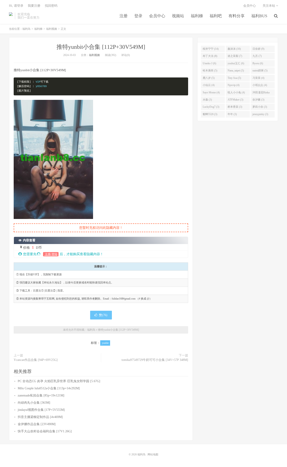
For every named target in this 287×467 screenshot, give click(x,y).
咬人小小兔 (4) (236, 92)
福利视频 (51, 28)
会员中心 (157, 16)
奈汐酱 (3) (258, 99)
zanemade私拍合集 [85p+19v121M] (41, 395)
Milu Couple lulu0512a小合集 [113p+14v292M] (49, 388)
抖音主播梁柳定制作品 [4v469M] (40, 417)
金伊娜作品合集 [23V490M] (37, 424)
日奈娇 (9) (258, 48)
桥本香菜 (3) (235, 106)
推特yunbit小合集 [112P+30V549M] (101, 47)
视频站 (178, 16)
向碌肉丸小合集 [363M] (34, 402)
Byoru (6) (257, 63)
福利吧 (216, 16)
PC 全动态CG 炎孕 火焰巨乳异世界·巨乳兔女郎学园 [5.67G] (59, 381)
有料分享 (236, 16)
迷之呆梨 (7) (235, 56)
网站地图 (153, 454)
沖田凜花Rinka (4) (261, 93)
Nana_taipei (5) (236, 70)
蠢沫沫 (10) (234, 48)
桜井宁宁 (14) (211, 48)
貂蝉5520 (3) (210, 114)
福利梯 (197, 16)
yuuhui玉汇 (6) (236, 63)
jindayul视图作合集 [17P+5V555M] (41, 409)
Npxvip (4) (233, 85)
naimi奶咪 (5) (259, 70)
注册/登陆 (50, 254)
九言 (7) (257, 56)
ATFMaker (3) (235, 99)
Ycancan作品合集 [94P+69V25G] (36, 360)
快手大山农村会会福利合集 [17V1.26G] (45, 431)
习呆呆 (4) (258, 77)
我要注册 (34, 5)
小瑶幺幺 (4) (259, 85)
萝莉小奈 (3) (259, 106)
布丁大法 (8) (210, 56)
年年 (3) (232, 114)
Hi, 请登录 (16, 5)
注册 (124, 16)
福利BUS (259, 16)
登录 (138, 16)
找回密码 (51, 5)
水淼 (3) (207, 99)
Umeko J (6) (209, 63)
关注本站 (269, 5)
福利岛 (11, 15)
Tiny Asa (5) (234, 77)
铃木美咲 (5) (210, 70)
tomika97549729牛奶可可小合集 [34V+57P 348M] (155, 360)
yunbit (105, 343)
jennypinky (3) (260, 114)
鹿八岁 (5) (209, 77)
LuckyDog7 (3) (211, 106)
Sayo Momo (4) (211, 92)
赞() (103, 315)
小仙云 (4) (209, 85)
